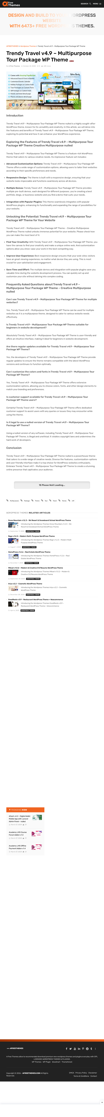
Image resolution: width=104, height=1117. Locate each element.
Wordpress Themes (33, 531)
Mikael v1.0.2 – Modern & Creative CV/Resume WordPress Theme (35, 568)
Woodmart (56, 1062)
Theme (37, 501)
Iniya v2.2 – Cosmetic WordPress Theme (25, 584)
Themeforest (67, 1062)
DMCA (71, 1073)
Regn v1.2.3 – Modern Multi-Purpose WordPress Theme (31, 536)
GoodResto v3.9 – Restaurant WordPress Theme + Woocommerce (35, 599)
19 (26, 838)
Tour (46, 501)
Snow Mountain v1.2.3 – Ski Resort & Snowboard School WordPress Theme (39, 520)
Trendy (64, 501)
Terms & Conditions (81, 1076)
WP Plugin (47, 1062)
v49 (73, 501)
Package (27, 501)
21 (26, 824)
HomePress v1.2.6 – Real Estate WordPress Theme (29, 552)
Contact (93, 1076)
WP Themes (36, 1062)
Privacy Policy (81, 1073)
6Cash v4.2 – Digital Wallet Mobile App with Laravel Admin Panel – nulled (19, 819)
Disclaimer (92, 1073)
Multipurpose (14, 501)
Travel (55, 501)
